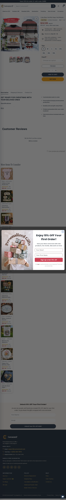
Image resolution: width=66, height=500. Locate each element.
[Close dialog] (63, 232)
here (38, 264)
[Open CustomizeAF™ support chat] (63, 497)
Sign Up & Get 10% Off (49, 260)
